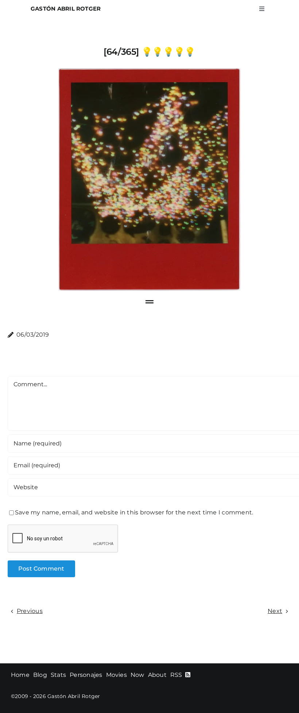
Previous (30, 610)
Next (275, 610)
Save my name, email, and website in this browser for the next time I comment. (134, 512)
